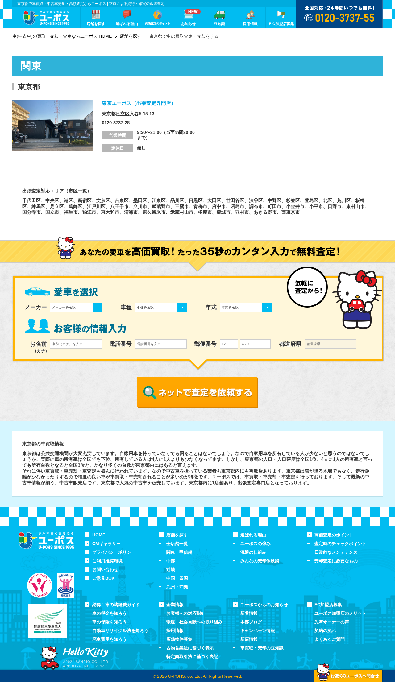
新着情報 (249, 613)
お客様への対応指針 (185, 613)
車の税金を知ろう (109, 613)
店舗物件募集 (179, 639)
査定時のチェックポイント (340, 543)
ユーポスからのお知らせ (264, 604)
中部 (170, 560)
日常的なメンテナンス (336, 552)
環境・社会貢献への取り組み (194, 621)
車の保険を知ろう (109, 621)
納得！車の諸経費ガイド (116, 604)
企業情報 (175, 604)
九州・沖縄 (177, 586)
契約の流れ (325, 630)
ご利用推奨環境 (107, 560)
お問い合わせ (105, 569)
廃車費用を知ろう (109, 639)
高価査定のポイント (333, 534)
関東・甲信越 (179, 552)
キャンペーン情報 (257, 630)
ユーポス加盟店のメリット (340, 613)
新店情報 (249, 639)
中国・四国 (177, 578)
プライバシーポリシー (113, 552)
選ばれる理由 (253, 534)
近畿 (170, 569)
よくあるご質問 (329, 639)
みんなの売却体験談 (259, 560)
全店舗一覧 (177, 543)
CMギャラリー (106, 543)
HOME (98, 534)
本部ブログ (251, 621)
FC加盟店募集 (328, 604)
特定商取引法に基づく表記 (192, 656)
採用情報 (175, 630)
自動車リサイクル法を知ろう (120, 630)
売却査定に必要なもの (336, 560)
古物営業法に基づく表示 (190, 647)
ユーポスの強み (255, 543)
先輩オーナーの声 (331, 621)
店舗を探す (177, 534)
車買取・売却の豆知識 (262, 647)
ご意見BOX (103, 578)
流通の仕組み (253, 552)
